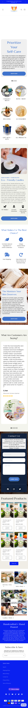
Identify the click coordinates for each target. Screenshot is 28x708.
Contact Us (5, 676)
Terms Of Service (7, 683)
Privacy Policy (6, 680)
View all (14, 563)
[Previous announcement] (2, 1)
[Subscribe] (23, 655)
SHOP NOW (14, 73)
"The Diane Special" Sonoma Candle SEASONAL (20, 551)
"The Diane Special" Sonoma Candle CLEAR (20, 521)
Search (4, 667)
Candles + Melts (7, 618)
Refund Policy (6, 673)
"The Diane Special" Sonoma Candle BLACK (7, 521)
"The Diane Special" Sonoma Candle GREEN (7, 551)
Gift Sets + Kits (7, 585)
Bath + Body (19, 586)
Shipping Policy (6, 670)
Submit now (14, 479)
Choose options (7, 528)
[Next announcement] (25, 1)
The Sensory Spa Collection (11, 705)
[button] (2, 9)
